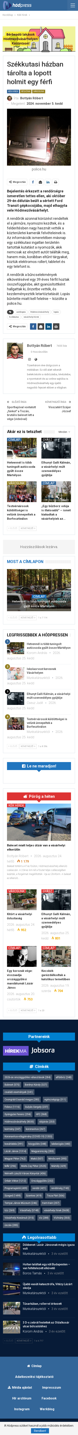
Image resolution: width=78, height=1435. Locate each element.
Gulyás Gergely (36, 1107)
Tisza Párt (55, 1195)
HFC (41, 1114)
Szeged (13, 1195)
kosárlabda (14, 1143)
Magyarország (42, 1151)
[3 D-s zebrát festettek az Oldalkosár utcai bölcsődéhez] (11, 1327)
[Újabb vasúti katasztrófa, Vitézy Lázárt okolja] (11, 1288)
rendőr (39, 1188)
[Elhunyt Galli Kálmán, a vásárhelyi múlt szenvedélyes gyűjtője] (56, 448)
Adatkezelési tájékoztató (34, 1377)
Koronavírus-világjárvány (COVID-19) (28, 1136)
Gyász (47, 439)
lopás (56, 312)
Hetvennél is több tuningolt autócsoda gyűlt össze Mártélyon (39, 604)
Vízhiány (62, 1217)
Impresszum (51, 1387)
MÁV (10, 1166)
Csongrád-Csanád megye (22, 1099)
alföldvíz (64, 1077)
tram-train (50, 1203)
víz (44, 1217)
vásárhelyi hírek (31, 317)
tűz (10, 1210)
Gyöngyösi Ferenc (18, 1114)
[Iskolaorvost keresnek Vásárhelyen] (15, 673)
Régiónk (25, 91)
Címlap (14, 439)
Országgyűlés (42, 1180)
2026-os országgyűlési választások (28, 1077)
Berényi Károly (36, 1084)
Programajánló (16, 1188)
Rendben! (40, 1430)
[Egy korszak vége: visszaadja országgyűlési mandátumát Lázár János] (22, 956)
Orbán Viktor (15, 1180)
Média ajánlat (22, 1387)
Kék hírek (13, 91)
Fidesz (12, 1107)
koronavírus (35, 1129)
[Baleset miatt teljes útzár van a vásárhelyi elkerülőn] (39, 822)
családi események (19, 1092)
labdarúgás (60, 1143)
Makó (37, 1158)
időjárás (47, 1121)
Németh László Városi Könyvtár (25, 1173)
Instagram (22, 1409)
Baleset (12, 1084)
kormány (13, 1129)
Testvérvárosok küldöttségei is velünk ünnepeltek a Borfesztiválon (47, 723)
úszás (11, 1225)
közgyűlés (37, 1143)
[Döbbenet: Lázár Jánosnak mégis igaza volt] (11, 1249)
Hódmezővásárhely (39, 312)
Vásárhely (29, 1210)
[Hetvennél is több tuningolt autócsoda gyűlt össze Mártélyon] (22, 448)
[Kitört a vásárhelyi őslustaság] (22, 899)
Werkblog (47, 1409)
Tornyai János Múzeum (21, 1203)
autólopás (21, 312)
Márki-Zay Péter (33, 1166)
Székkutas (14, 317)
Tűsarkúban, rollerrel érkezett (42, 1303)
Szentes (34, 1195)
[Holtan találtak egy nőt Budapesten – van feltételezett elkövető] (11, 1269)
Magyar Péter (15, 1158)
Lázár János (15, 1151)
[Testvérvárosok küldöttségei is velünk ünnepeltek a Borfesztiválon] (22, 491)
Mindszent (57, 1158)
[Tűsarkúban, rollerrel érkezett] (11, 1308)
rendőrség (60, 1188)
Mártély (58, 1166)
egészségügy (55, 1099)
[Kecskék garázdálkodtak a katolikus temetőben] (56, 956)
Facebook (49, 1398)
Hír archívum (21, 1398)
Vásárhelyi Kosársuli (19, 1217)
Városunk (38, 91)
